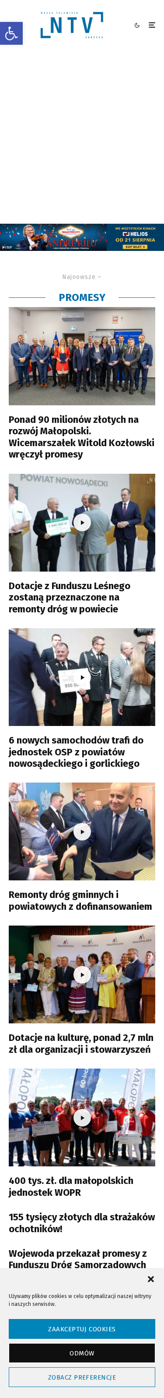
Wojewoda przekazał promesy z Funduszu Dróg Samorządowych (78, 1259)
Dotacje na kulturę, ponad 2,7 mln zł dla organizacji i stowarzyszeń (81, 1043)
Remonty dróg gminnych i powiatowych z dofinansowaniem (80, 900)
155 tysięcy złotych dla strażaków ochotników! (82, 1223)
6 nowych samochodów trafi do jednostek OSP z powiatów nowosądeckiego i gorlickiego (76, 752)
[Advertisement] (82, 137)
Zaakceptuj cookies (81, 1329)
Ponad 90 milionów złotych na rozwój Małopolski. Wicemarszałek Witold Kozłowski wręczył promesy (81, 437)
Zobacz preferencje (82, 1377)
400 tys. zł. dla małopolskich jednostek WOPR (71, 1186)
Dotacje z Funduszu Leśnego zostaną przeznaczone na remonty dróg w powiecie (69, 597)
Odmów (82, 1353)
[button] (11, 33)
